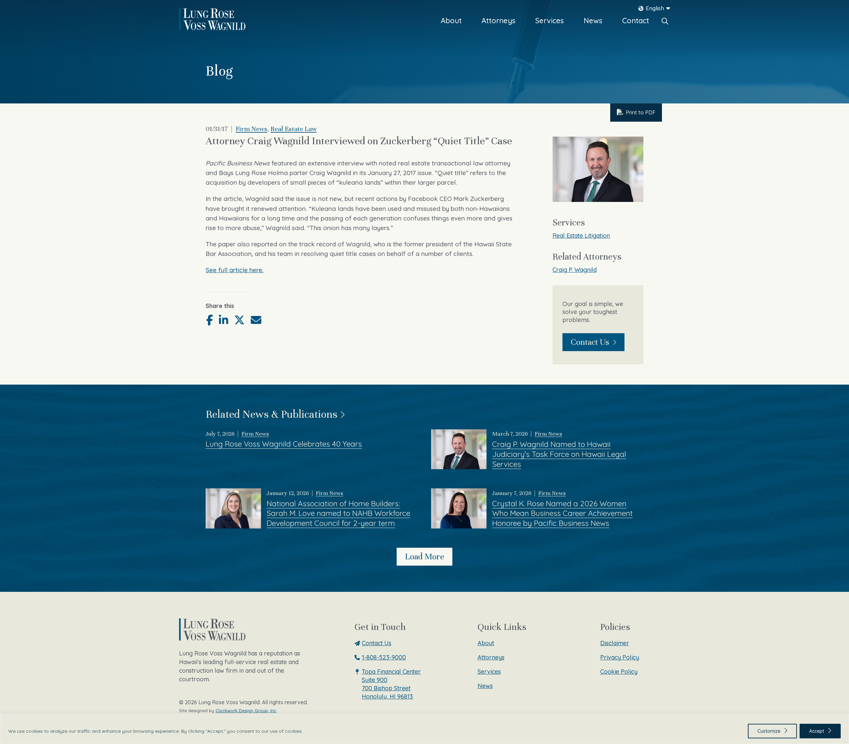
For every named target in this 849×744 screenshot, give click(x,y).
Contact (635, 20)
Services (549, 20)
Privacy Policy (619, 657)
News (593, 20)
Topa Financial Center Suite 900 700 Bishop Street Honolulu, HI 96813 (391, 684)
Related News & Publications (271, 414)
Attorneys (498, 20)
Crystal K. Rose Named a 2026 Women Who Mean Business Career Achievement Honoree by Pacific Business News (562, 513)
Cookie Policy (618, 671)
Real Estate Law (294, 129)
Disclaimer (614, 643)
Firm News (251, 129)
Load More (424, 556)
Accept (816, 731)
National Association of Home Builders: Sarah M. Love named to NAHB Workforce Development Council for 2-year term (338, 513)
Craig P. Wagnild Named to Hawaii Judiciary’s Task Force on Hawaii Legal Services (559, 454)
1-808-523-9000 (384, 657)
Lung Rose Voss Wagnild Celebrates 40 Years (284, 444)
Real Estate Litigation (581, 235)
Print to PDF (640, 112)
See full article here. (235, 270)
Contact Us (590, 342)
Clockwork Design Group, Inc (246, 710)
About (451, 20)
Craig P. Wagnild (575, 270)
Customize (768, 731)
